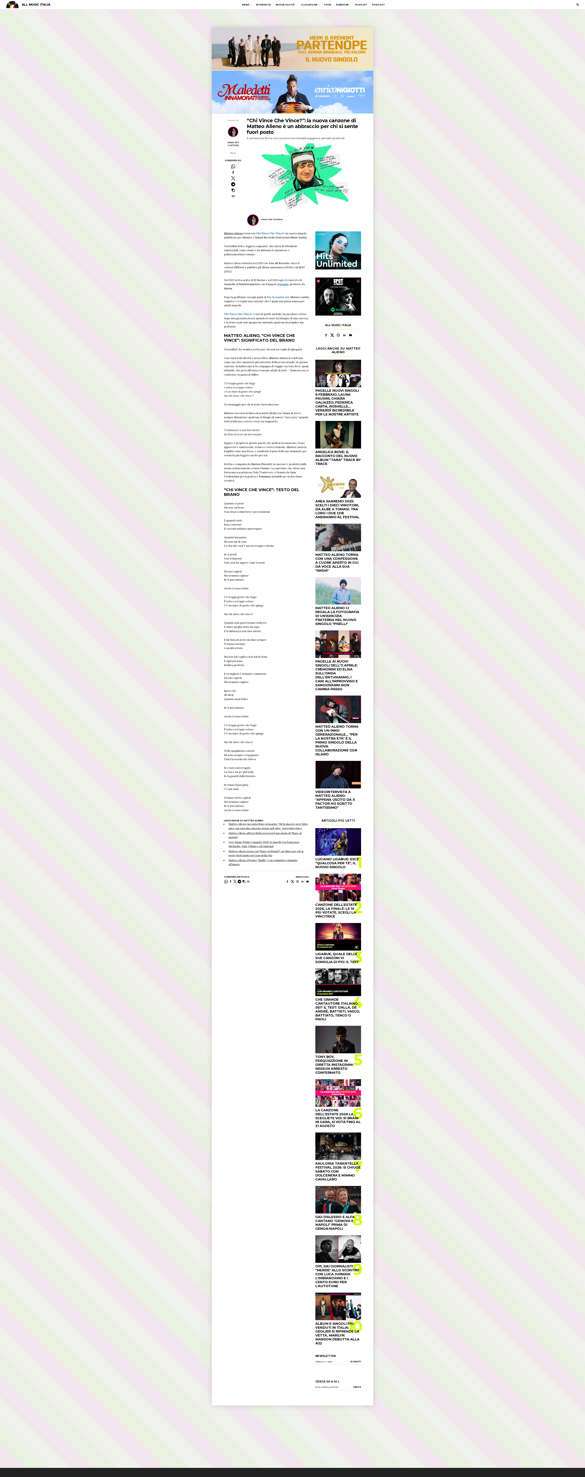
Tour (327, 4)
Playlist (361, 4)
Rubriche (342, 4)
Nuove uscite (285, 4)
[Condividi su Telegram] (233, 184)
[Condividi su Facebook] (233, 172)
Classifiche (309, 4)
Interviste (263, 4)
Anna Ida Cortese (233, 144)
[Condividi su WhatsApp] (233, 166)
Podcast (378, 4)
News (246, 4)
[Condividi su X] (233, 178)
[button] (233, 190)
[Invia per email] (233, 196)
